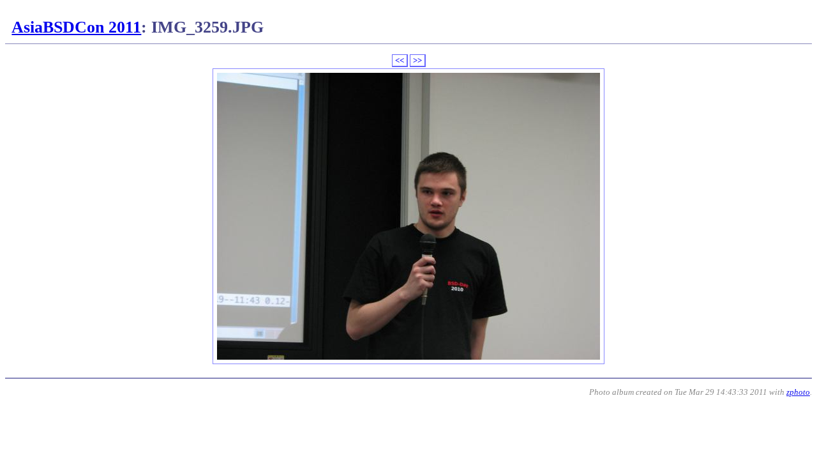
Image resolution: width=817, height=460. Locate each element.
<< (399, 60)
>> (417, 60)
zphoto (798, 392)
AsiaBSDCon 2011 (76, 27)
